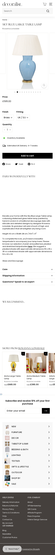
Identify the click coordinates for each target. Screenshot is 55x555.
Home (4, 20)
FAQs (4, 516)
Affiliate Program (35, 512)
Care (4, 269)
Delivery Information (10, 502)
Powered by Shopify (30, 549)
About (30, 502)
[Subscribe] (46, 411)
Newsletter (6, 534)
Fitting (19, 112)
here (30, 246)
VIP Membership (34, 505)
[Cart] (44, 4)
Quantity (7, 124)
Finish (5, 112)
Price (5, 97)
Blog (4, 530)
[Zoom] (44, 85)
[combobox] (27, 11)
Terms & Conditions (10, 512)
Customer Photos (9, 537)
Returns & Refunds (10, 505)
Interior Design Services (37, 519)
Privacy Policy (8, 509)
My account (7, 523)
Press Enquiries (34, 516)
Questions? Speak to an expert (18, 281)
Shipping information (13, 275)
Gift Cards (32, 509)
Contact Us (7, 519)
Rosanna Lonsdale (10, 28)
